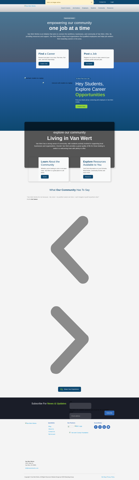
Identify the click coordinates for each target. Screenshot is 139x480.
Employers (85, 8)
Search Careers (65, 8)
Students (93, 8)
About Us (51, 429)
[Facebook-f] (96, 427)
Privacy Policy (111, 477)
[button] (69, 250)
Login (112, 2)
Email (71, 412)
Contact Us (102, 2)
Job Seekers (76, 8)
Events (45, 176)
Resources (110, 8)
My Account (52, 434)
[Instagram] (100, 427)
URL (71, 401)
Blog (50, 426)
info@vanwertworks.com (31, 468)
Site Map (103, 477)
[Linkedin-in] (104, 427)
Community (101, 8)
